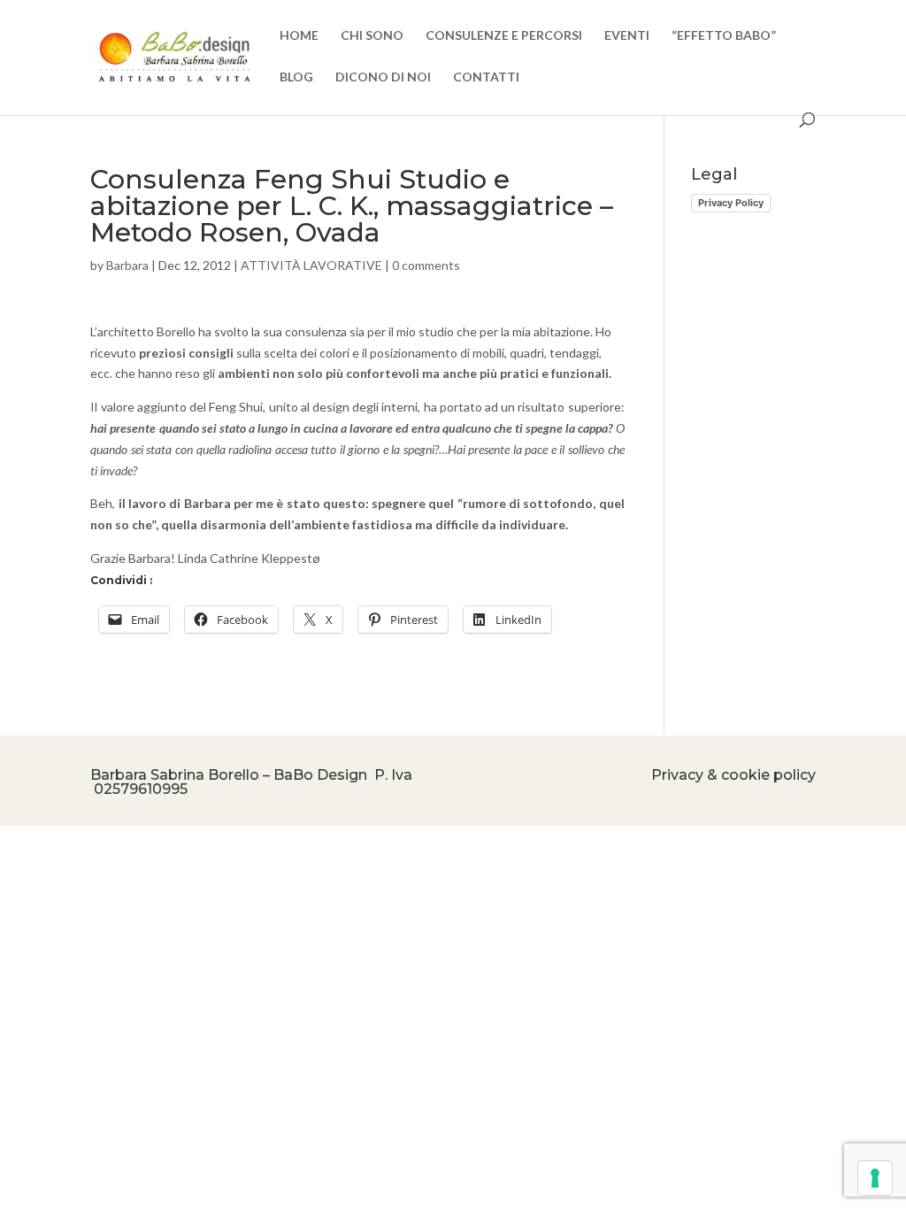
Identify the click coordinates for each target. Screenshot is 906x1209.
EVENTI (626, 35)
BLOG (296, 77)
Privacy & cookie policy (733, 774)
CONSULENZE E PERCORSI (504, 35)
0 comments (426, 265)
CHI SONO (372, 35)
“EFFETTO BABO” (724, 35)
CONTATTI (486, 77)
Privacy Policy (731, 202)
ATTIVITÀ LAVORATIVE (311, 265)
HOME (299, 35)
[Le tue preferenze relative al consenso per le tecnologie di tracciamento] (875, 1178)
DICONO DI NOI (383, 77)
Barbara (127, 265)
